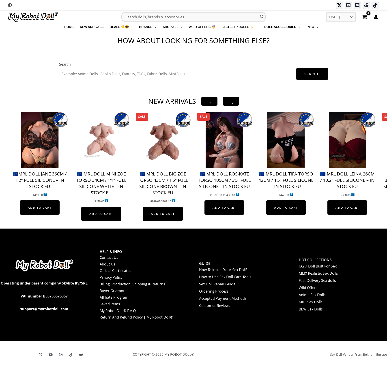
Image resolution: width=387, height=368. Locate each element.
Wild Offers (308, 287)
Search (65, 64)
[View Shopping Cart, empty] (364, 17)
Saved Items (110, 304)
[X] (41, 355)
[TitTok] (71, 355)
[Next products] (231, 101)
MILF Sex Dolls (310, 302)
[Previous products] (209, 101)
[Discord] (357, 5)
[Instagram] (61, 355)
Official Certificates (115, 270)
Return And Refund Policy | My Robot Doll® (136, 317)
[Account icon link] (376, 17)
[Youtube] (348, 5)
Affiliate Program (114, 297)
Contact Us (109, 257)
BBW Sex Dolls (311, 309)
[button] (131, 27)
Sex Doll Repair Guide (217, 284)
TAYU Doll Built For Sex (318, 266)
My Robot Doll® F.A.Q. (118, 310)
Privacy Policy (111, 277)
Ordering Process (214, 291)
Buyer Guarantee (114, 290)
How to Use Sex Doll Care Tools (225, 276)
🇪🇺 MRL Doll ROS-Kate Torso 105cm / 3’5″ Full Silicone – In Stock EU (224, 180)
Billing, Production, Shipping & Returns (132, 284)
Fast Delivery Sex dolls (317, 280)
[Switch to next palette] (10, 5)
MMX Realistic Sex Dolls (318, 273)
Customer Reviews (214, 305)
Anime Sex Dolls (312, 294)
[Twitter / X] (339, 5)
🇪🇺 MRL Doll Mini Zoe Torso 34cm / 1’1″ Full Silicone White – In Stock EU (101, 183)
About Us (107, 264)
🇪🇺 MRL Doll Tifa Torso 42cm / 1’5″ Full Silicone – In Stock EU (286, 180)
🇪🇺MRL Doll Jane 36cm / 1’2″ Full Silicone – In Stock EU (40, 180)
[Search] (262, 17)
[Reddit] (366, 5)
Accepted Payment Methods (223, 298)
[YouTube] (51, 355)
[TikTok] (375, 5)
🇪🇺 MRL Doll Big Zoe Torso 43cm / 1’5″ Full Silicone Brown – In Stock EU (163, 183)
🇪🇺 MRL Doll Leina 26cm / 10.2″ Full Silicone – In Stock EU (347, 180)
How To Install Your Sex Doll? (223, 269)
